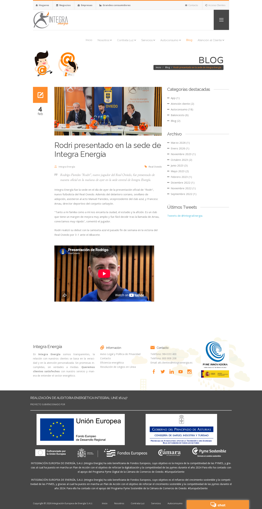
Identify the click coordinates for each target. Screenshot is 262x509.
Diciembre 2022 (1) (182, 182)
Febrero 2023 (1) (181, 177)
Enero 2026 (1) (180, 148)
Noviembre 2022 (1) (183, 188)
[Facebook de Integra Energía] (155, 371)
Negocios (65, 5)
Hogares (43, 5)
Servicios (147, 40)
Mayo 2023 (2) (180, 171)
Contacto (193, 5)
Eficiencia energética (112, 362)
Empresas (86, 5)
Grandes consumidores (116, 5)
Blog (189, 40)
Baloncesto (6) (180, 115)
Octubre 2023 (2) (181, 159)
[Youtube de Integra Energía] (181, 371)
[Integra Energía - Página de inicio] (51, 19)
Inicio (89, 40)
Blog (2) (175, 120)
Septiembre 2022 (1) (183, 194)
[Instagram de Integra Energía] (190, 371)
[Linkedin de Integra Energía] (172, 371)
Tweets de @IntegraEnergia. (185, 215)
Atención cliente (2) (182, 103)
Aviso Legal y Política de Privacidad (120, 354)
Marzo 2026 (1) (180, 142)
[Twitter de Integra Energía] (164, 371)
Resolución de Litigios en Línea (118, 367)
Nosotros (104, 40)
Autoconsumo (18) (182, 109)
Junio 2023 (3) (179, 165)
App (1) (175, 98)
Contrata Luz (125, 40)
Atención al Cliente (210, 40)
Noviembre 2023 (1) (183, 154)
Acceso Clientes (216, 5)
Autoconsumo (169, 40)
